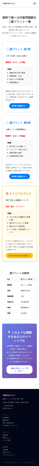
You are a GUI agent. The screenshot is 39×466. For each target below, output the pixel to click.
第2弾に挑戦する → (19, 176)
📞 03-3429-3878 (8, 405)
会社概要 (5, 449)
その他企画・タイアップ (10, 425)
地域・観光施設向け (8, 423)
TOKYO (9, 3)
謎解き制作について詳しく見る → (19, 369)
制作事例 (5, 435)
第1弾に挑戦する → (19, 105)
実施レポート (6, 437)
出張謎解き (6, 417)
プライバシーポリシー (9, 455)
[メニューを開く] (34, 3)
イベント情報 (6, 440)
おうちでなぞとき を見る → (19, 255)
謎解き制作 (6, 420)
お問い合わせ (6, 452)
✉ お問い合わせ (7, 408)
